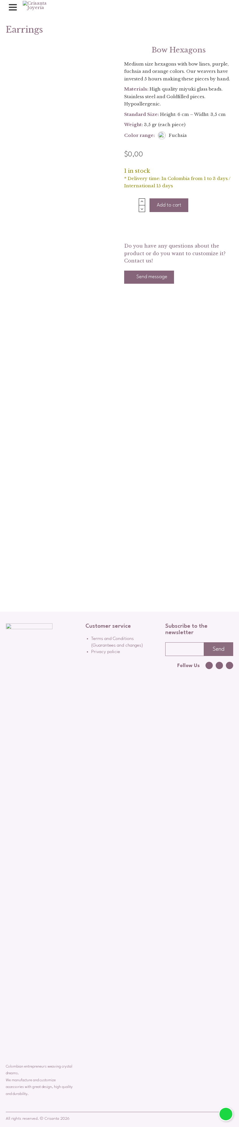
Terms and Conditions (112, 638)
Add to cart (169, 205)
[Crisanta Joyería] (40, 7)
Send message (151, 276)
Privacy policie (105, 652)
